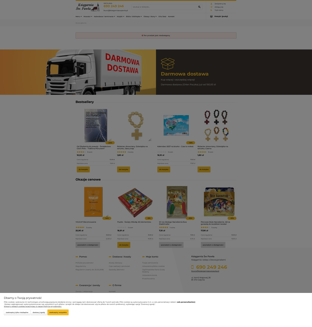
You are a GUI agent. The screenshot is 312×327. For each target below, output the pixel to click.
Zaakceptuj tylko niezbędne (17, 312)
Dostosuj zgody (39, 312)
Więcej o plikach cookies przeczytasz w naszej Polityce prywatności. (33, 306)
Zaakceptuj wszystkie (58, 312)
